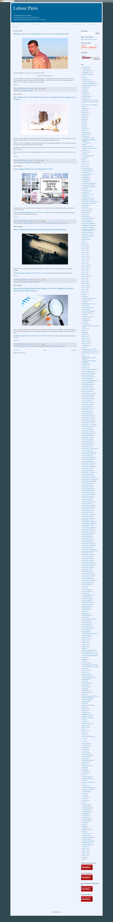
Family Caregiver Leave (87, 303)
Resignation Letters (86, 714)
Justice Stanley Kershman (88, 565)
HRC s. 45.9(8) (85, 343)
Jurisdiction (84, 366)
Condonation (19, 223)
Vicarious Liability (86, 820)
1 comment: (30, 160)
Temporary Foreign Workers (88, 787)
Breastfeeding (85, 132)
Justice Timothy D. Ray (87, 578)
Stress (83, 775)
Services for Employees (50, 24)
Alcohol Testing (85, 79)
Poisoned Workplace (86, 683)
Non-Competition (86, 622)
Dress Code (84, 214)
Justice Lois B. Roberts (87, 498)
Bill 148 (84, 117)
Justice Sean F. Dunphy (87, 560)
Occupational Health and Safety (89, 633)
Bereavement (85, 114)
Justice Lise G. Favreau (87, 496)
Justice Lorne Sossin (86, 499)
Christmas (84, 154)
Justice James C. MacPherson (88, 457)
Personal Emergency (86, 676)
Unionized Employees (87, 808)
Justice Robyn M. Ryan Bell (88, 549)
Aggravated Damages (87, 74)
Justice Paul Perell (86, 536)
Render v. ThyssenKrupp (87, 705)
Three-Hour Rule (86, 791)
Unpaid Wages (85, 813)
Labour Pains (25, 8)
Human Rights (85, 345)
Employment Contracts (87, 227)
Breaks (83, 130)
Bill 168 (84, 119)
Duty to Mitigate (86, 220)
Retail (83, 720)
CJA (18, 281)
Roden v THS (85, 727)
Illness (83, 347)
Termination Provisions (87, 789)
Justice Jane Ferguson (87, 461)
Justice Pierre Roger (86, 540)
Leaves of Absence (86, 589)
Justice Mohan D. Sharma (88, 529)
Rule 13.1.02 (85, 731)
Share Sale (84, 758)
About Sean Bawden (91, 24)
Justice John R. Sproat (87, 470)
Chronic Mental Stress (87, 155)
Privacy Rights (85, 687)
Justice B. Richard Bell (87, 382)
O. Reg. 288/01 (85, 630)
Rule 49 (84, 734)
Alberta (84, 78)
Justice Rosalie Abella (87, 553)
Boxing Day (85, 128)
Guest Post (84, 329)
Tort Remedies (85, 797)
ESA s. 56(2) (48, 223)
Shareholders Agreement (87, 760)
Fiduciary (84, 314)
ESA (83, 241)
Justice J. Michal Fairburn (88, 454)
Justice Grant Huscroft (87, 443)
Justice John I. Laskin (87, 468)
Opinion (84, 657)
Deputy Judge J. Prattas (87, 199)
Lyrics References (86, 597)
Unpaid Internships (86, 811)
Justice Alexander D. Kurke (88, 373)
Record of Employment (87, 697)
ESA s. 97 (84, 291)
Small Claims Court (86, 765)
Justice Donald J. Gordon (87, 415)
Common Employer (86, 174)
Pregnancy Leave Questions (79, 24)
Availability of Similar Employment (90, 102)
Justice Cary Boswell (86, 391)
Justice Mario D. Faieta (87, 509)
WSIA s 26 (84, 855)
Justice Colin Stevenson (87, 398)
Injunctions (84, 356)
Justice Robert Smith (86, 547)
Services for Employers (37, 24)
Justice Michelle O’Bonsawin (88, 527)
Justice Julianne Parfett (87, 474)
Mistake (84, 611)
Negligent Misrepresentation (88, 619)
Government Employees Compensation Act (90, 326)
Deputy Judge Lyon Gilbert (88, 203)
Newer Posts (16, 350)
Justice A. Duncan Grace (87, 371)
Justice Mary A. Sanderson (88, 514)
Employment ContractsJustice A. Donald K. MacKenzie (89, 229)
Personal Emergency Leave (88, 677)
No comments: (31, 88)
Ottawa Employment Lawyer (88, 664)
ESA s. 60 (84, 274)
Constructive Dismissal (27, 223)
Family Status (85, 309)
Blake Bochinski (49, 75)
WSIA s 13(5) (85, 853)
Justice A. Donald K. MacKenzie (89, 369)
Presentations (15, 26)
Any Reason (85, 87)
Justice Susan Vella (86, 569)
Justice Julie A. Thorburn (60, 223)
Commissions (85, 172)
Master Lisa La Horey (87, 604)
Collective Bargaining (87, 170)
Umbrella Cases (85, 804)
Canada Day (85, 136)
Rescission (84, 710)
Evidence (84, 296)
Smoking (84, 767)
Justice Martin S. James (87, 512)
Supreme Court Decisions (88, 782)
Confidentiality (85, 177)
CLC (83, 163)
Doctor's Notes (85, 212)
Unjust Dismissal (86, 809)
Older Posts (73, 350)
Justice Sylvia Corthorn (87, 573)
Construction (85, 181)
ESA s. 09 (84, 248)
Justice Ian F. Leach (86, 450)
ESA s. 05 (84, 247)
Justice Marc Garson (86, 503)
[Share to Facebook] (43, 88)
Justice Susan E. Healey (87, 567)
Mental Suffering (86, 608)
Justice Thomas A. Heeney (88, 575)
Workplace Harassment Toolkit (63, 24)
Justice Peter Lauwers (87, 538)
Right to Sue (85, 725)
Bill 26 (83, 123)
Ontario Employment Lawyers (89, 653)
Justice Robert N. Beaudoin (88, 545)
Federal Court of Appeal (87, 311)
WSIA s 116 (85, 850)
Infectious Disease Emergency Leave (90, 352)
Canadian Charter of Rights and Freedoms (89, 140)
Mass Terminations (86, 600)
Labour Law (85, 586)
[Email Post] (36, 88)
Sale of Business (86, 743)
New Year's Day (85, 620)
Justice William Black (87, 584)
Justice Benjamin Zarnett (87, 384)
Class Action (85, 161)
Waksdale (84, 826)
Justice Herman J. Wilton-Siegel (89, 448)
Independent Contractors (87, 349)
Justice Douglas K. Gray (87, 417)
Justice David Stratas (86, 413)
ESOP (83, 294)
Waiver (84, 824)
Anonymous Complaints (87, 81)
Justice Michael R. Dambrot (88, 523)
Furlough (52, 223)
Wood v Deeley (85, 833)
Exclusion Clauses (86, 300)
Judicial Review (85, 364)
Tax (83, 784)
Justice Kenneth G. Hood (87, 488)
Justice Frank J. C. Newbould (88, 424)
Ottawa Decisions (86, 663)
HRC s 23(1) (85, 336)
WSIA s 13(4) (85, 852)
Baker (83, 106)
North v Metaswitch (86, 626)
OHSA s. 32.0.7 (24, 346)
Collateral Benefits (86, 168)
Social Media (85, 771)
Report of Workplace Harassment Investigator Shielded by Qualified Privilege (39, 229)
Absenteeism (85, 68)
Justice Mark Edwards (87, 510)
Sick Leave (84, 764)
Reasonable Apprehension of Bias (89, 696)
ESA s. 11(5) (85, 252)
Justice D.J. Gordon (86, 400)
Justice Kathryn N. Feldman (88, 481)
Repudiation (85, 708)
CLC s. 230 (84, 165)
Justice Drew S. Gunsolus (88, 419)
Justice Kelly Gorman (87, 485)
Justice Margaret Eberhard (88, 507)
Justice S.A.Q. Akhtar (87, 556)
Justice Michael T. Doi (87, 525)
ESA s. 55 (84, 263)
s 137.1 (27, 281)
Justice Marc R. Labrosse (87, 505)
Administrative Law (86, 72)
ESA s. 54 (84, 261)
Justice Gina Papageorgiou (88, 433)
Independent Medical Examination (89, 351)
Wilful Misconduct (86, 830)
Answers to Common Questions (89, 83)
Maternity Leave (86, 606)
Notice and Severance (87, 628)
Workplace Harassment (50, 346)
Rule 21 (84, 732)
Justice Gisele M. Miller (87, 435)
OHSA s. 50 (85, 641)
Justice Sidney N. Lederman (88, 564)
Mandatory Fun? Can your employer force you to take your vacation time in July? (41, 34)
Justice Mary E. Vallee (87, 516)
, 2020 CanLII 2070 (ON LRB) (34, 336)
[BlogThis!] (40, 88)
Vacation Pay (24, 90)
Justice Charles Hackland (87, 395)
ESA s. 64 (84, 280)
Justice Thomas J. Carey (87, 576)
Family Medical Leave (87, 307)
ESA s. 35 (19, 90)
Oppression (84, 659)
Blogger (59, 912)
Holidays (84, 332)
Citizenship (84, 157)
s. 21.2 (83, 740)
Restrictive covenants (87, 716)
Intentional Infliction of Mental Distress (89, 358)
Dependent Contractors (87, 198)
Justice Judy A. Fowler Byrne (88, 472)
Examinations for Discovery (88, 298)
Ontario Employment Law (88, 650)
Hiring (83, 330)
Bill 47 (83, 125)
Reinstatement (85, 701)
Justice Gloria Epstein (87, 439)
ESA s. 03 (84, 245)
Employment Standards (87, 236)
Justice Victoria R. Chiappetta (88, 580)
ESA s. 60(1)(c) (85, 276)
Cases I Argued (85, 143)
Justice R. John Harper (36, 162)
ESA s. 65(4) (85, 285)
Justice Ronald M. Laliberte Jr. (89, 551)
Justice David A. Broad (87, 404)
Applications (19, 162)
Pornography (85, 685)
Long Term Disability (87, 595)
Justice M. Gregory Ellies (88, 501)
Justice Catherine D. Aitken (88, 393)
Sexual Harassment (86, 754)
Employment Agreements (87, 225)
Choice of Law (85, 152)
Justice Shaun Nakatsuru (87, 562)
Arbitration (84, 94)
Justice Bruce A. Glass (87, 388)
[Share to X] (41, 88)
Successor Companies (87, 776)
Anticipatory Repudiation (87, 85)
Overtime (84, 668)
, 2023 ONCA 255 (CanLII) (31, 212)
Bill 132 (18, 346)
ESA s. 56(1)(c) (42, 223)
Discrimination (85, 205)
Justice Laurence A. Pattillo (88, 494)
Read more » (16, 84)
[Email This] (38, 88)
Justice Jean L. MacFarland (88, 463)
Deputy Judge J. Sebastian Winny (89, 201)
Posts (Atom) (22, 352)
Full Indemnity (85, 320)
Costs (83, 188)
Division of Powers (86, 209)
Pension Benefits (86, 674)
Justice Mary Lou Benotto (88, 518)
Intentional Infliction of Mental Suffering (89, 361)
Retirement (84, 721)
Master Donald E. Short (87, 602)
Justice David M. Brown (87, 408)
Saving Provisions (86, 745)
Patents (84, 672)
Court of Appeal (35, 223)
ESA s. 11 (84, 250)
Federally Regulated (86, 313)
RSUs (83, 729)
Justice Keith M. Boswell (87, 483)
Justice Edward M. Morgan (88, 421)
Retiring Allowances (86, 723)
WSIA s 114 (85, 848)
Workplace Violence (86, 842)
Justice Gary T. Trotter (87, 430)
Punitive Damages (86, 692)
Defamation (85, 196)
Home (13, 24)
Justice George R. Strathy (88, 432)
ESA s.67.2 (84, 292)
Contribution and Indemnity (88, 187)
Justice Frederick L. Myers (88, 426)
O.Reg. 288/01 (85, 631)
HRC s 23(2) (85, 338)
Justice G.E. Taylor (86, 428)
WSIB (83, 859)
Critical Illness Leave (87, 194)
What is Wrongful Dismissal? (23, 24)
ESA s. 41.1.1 (85, 258)
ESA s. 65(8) (85, 287)
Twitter (84, 798)
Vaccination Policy (86, 819)
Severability (85, 749)
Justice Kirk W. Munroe (87, 492)
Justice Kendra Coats (86, 487)
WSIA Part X (85, 846)
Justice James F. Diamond (88, 459)
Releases (84, 703)
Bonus (83, 127)
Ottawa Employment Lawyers (88, 666)
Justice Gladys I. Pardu (87, 437)
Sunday (84, 780)
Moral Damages (85, 613)
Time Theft (84, 793)
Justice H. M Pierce (86, 446)
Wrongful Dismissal (86, 844)
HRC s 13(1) (85, 334)
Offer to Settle (85, 637)
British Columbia (86, 134)
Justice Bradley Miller (87, 386)
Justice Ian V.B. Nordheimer (88, 452)
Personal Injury (85, 679)
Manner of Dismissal (86, 598)
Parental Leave (85, 670)
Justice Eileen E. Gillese (87, 422)
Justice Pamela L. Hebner (88, 531)
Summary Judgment (86, 778)
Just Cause (84, 367)
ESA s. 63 (84, 278)
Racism (84, 694)
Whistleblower (85, 828)
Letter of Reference (86, 591)
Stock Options (85, 773)
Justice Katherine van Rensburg (89, 479)
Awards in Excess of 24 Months (89, 105)
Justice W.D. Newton (87, 582)
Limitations (84, 593)
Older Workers (85, 646)
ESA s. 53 (84, 259)
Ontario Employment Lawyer (88, 652)
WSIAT (84, 857)
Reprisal (84, 707)
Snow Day (84, 769)
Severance (84, 751)
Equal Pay (84, 237)
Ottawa (84, 661)
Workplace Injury (86, 839)
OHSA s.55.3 (85, 644)
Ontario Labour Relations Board (38, 346)
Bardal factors (85, 108)
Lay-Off (66, 223)
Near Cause (84, 617)
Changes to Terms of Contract (88, 148)
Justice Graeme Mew (86, 441)
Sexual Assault (85, 753)
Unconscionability (86, 806)
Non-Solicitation (86, 624)
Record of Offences (86, 699)
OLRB (83, 648)
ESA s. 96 (84, 289)
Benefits (84, 112)
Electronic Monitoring (87, 221)
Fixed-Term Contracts (27, 162)
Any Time (84, 89)
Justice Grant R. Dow (87, 444)
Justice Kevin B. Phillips (87, 490)
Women (84, 831)
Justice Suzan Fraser (86, 571)
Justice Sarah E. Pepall (87, 558)
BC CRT (84, 110)
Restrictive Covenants (87, 718)
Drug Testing (85, 216)
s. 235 (83, 741)
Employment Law (86, 234)
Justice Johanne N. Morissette (88, 466)
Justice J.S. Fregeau (86, 455)
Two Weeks (84, 800)
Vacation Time (30, 90)
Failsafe (84, 302)
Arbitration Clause (86, 96)
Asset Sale (84, 98)
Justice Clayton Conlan (87, 397)
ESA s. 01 (84, 243)
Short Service (85, 762)
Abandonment (85, 67)
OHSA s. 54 (29, 346)
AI (83, 76)
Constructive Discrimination (88, 183)
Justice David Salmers (87, 411)
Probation (84, 688)
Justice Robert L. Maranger (88, 543)
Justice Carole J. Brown (87, 389)
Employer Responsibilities (88, 223)
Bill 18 (83, 121)
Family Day (85, 305)
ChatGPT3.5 (85, 150)
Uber (83, 802)
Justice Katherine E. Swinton (88, 477)
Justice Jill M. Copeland (87, 465)
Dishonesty (84, 207)
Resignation (85, 712)
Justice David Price (86, 410)
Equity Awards (85, 239)
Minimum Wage (85, 609)
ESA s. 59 (84, 272)
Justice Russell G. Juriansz (88, 554)
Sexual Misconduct (86, 756)
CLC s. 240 (84, 166)
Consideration (85, 179)
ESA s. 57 (84, 270)
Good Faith (84, 324)
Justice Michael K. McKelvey (88, 521)
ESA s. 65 (84, 281)
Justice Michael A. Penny (87, 520)
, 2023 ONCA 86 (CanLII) (31, 273)
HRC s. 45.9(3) (85, 341)
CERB (83, 144)
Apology (84, 90)
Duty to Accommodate (87, 218)
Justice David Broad (86, 406)
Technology (85, 786)
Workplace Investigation (34, 281)
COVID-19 (84, 192)
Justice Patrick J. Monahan (88, 532)
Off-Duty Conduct (86, 635)
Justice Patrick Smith (87, 534)
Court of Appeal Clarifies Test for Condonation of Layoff (32, 169)
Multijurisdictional (86, 615)
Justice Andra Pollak (86, 378)
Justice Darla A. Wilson (87, 402)
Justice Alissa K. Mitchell (88, 377)
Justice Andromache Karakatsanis (89, 380)
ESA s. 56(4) (85, 269)
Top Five (84, 795)
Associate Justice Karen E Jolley (89, 100)
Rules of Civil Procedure (87, 736)
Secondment (85, 747)
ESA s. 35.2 (85, 256)
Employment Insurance (87, 232)
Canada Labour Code (87, 138)
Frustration (84, 318)
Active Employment (86, 70)
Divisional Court (86, 211)
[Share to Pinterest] (44, 88)
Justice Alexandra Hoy (87, 375)
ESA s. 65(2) (85, 283)
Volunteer (84, 822)
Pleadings (84, 681)
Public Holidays (85, 690)
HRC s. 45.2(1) (85, 340)
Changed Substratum (86, 146)
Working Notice (85, 835)
